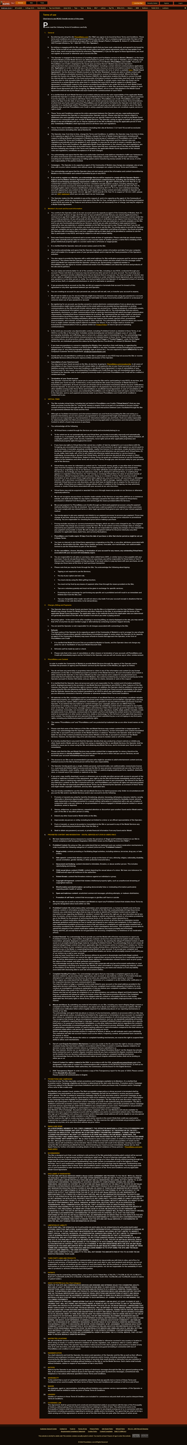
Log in (180, 3)
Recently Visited (152, 3)
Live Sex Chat (138, 3)
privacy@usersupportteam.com (124, 1062)
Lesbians (165, 8)
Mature (130, 8)
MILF (96, 8)
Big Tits (111, 8)
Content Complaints (106, 1431)
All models (19, 8)
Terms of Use (82, 1429)
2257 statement (63, 194)
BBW (137, 8)
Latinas (103, 8)
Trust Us (72, 1429)
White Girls (121, 8)
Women (20, 3)
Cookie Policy (92, 1431)
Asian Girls (67, 8)
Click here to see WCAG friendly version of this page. (63, 19)
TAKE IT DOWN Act (120, 1431)
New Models (41, 8)
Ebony (89, 8)
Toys (76, 8)
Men (31, 3)
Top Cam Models (55, 8)
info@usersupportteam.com (95, 352)
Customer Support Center (48, 1429)
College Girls (30, 8)
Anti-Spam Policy (107, 1429)
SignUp (166, 3)
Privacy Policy (101, 325)
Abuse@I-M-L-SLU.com (66, 1073)
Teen (82, 8)
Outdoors (145, 8)
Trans (42, 3)
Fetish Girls (155, 8)
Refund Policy (120, 1429)
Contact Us (63, 1429)
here (130, 70)
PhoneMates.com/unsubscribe (119, 364)
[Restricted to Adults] (136, 1436)
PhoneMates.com (81, 37)
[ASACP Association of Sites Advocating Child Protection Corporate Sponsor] (144, 1436)
